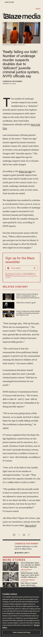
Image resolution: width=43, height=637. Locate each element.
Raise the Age (25, 171)
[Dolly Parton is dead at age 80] (8, 305)
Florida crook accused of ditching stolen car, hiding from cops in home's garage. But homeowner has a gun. (28, 296)
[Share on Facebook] (14, 535)
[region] (21, 612)
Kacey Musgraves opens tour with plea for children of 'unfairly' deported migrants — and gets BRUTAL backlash (30, 565)
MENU (38, 9)
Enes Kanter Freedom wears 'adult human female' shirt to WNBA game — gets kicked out (30, 585)
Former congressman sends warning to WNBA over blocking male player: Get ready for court (28, 313)
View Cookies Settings (21, 632)
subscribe (9, 2)
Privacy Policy (28, 273)
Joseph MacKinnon (28, 580)
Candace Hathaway (12, 81)
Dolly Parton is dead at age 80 (26, 303)
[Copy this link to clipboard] (29, 535)
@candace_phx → (22, 553)
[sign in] (1, 2)
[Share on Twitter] (19, 535)
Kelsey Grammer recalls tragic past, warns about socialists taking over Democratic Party (30, 575)
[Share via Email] (24, 535)
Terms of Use (9, 274)
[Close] (40, 590)
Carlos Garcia (26, 569)
